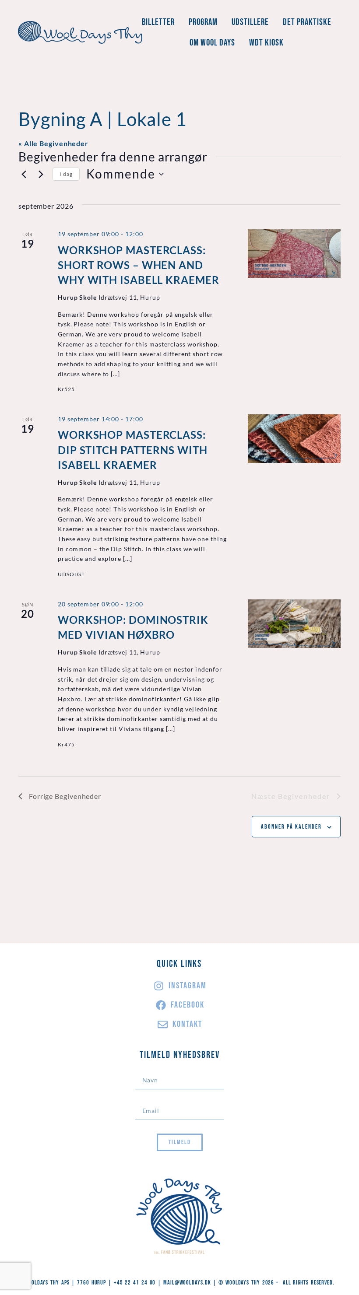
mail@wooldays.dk (187, 1282)
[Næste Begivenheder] (40, 174)
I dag (66, 174)
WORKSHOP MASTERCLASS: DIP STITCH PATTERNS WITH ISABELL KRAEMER (133, 449)
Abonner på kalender (291, 826)
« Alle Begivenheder (53, 143)
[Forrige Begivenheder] (23, 174)
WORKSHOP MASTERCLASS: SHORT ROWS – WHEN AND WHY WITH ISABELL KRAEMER (138, 265)
